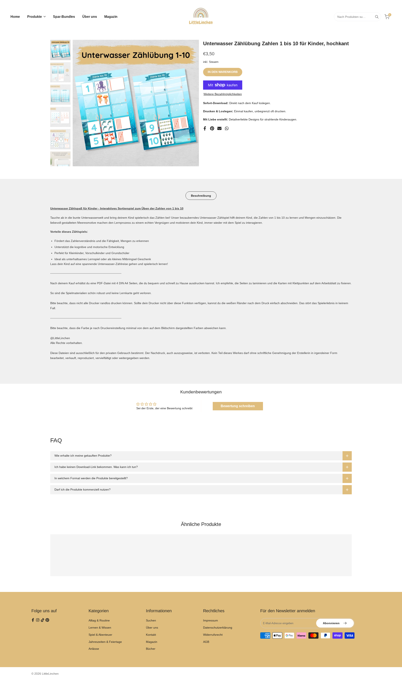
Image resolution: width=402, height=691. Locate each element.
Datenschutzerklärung (217, 627)
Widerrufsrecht (213, 634)
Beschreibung (201, 195)
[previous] (81, 103)
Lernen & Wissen (100, 627)
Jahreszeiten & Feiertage (105, 641)
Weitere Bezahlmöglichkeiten (223, 94)
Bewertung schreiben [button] (238, 406)
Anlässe (94, 648)
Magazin (151, 641)
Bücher (150, 648)
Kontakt (151, 634)
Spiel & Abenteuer (100, 634)
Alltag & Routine (99, 620)
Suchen (151, 620)
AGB (206, 641)
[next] (190, 103)
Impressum (210, 620)
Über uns (152, 627)
